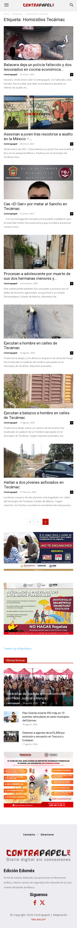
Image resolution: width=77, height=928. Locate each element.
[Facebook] (35, 903)
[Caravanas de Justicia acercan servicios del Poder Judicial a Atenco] (38, 687)
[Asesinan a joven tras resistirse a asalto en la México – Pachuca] (38, 113)
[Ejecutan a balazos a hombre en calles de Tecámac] (38, 391)
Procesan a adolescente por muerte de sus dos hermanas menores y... (37, 276)
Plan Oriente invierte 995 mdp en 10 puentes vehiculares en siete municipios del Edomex (45, 717)
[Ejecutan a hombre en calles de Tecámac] (38, 322)
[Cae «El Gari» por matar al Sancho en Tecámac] (38, 182)
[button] (6, 5)
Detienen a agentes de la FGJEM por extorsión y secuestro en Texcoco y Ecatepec (43, 736)
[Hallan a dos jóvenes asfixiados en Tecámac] (38, 461)
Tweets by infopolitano (18, 648)
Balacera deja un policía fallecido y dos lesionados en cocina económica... (38, 67)
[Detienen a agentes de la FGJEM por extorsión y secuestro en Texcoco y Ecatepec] (11, 736)
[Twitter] (42, 903)
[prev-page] (30, 522)
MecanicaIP (38, 919)
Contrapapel (10, 74)
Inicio (6, 13)
